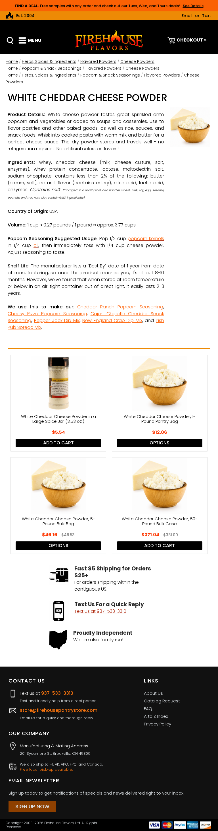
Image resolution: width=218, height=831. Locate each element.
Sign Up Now (32, 806)
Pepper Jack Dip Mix (57, 320)
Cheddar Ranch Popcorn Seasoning (118, 307)
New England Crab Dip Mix (112, 320)
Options (159, 443)
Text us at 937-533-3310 (100, 611)
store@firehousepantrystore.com (58, 710)
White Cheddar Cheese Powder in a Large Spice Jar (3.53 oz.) (58, 419)
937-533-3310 (57, 693)
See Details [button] (193, 6)
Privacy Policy (157, 724)
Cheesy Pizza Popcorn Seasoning (47, 313)
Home (12, 61)
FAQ (148, 709)
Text (206, 15)
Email (187, 15)
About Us (153, 693)
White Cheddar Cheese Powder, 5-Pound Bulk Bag (58, 521)
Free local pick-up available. (46, 769)
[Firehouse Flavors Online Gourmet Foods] (109, 40)
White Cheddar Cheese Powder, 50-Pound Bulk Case (160, 521)
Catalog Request (162, 701)
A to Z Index (156, 716)
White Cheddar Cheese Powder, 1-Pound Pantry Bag (160, 419)
